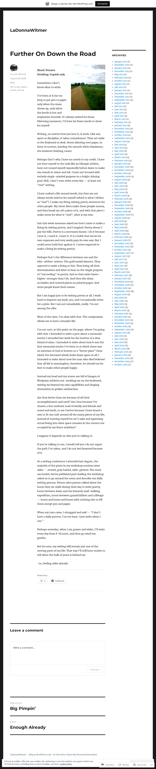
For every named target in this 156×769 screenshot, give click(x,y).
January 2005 (120, 355)
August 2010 (120, 141)
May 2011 (118, 112)
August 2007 (120, 256)
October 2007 (120, 250)
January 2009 (120, 202)
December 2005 (122, 320)
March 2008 (120, 234)
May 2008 (119, 227)
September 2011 (122, 100)
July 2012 (118, 87)
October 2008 (120, 211)
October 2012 (120, 81)
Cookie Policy (66, 764)
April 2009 (119, 192)
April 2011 (119, 116)
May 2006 (119, 304)
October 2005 (120, 326)
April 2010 (119, 154)
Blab (12, 82)
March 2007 (120, 272)
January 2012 (120, 90)
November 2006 (122, 285)
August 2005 (120, 333)
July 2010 (118, 144)
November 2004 (122, 361)
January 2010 (120, 163)
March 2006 (120, 310)
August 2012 (120, 84)
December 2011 (121, 93)
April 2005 (119, 345)
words (13, 90)
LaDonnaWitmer (28, 30)
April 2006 (119, 307)
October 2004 (120, 364)
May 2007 (119, 266)
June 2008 (119, 224)
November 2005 (122, 323)
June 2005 (119, 339)
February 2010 (121, 160)
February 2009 (121, 199)
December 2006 (122, 281)
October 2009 (121, 173)
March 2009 (120, 195)
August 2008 (120, 218)
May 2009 (119, 189)
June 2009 (119, 186)
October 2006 (121, 288)
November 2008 (122, 208)
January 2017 (120, 61)
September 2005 (122, 329)
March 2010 (120, 157)
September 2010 (122, 138)
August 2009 (120, 179)
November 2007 (122, 246)
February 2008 (121, 237)
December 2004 (122, 358)
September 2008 (122, 215)
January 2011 (120, 125)
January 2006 (120, 317)
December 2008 (122, 205)
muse (17, 87)
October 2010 (120, 135)
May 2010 (119, 151)
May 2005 (119, 342)
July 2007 (118, 259)
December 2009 (122, 167)
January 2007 (120, 278)
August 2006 (120, 294)
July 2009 (119, 183)
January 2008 (120, 240)
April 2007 (119, 269)
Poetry (24, 87)
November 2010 (121, 132)
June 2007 (119, 262)
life (11, 87)
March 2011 (120, 119)
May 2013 (118, 74)
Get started (102, 4)
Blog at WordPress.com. (40, 754)
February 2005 (121, 352)
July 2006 (119, 297)
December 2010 (121, 128)
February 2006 (121, 313)
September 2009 (122, 176)
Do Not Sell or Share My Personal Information (75, 754)
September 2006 (122, 291)
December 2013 (121, 71)
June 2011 (119, 109)
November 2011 (121, 97)
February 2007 (121, 275)
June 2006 (119, 301)
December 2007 (122, 243)
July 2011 (118, 106)
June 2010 (119, 148)
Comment (94, 669)
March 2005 (120, 348)
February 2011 (121, 122)
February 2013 (121, 77)
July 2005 (118, 336)
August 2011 (120, 103)
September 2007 (122, 253)
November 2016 (122, 65)
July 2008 (118, 221)
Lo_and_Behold (18, 74)
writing (20, 90)
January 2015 (120, 68)
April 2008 (119, 230)
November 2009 (122, 170)
